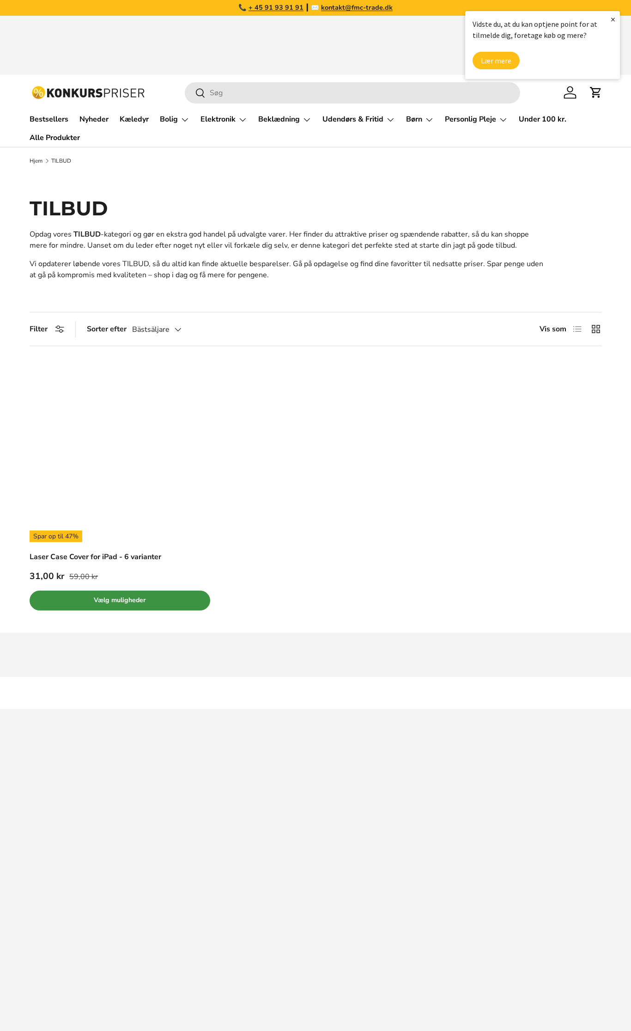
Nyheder (94, 119)
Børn (414, 119)
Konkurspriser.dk (71, 997)
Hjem (36, 161)
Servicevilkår (464, 875)
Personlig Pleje (470, 119)
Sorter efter (107, 329)
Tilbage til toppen (315, 693)
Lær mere (496, 60)
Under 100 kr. (542, 119)
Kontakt (456, 820)
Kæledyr (134, 119)
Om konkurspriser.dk (478, 783)
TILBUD (61, 161)
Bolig (169, 119)
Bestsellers (49, 119)
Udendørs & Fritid (352, 119)
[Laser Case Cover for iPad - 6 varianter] (120, 451)
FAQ (450, 801)
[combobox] (352, 93)
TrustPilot (342, 801)
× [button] (613, 19)
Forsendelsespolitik (476, 912)
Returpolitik (463, 838)
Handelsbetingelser (476, 857)
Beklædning (279, 119)
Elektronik (218, 119)
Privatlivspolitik (469, 894)
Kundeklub (461, 931)
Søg (449, 764)
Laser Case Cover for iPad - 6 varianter (95, 557)
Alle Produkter (55, 138)
